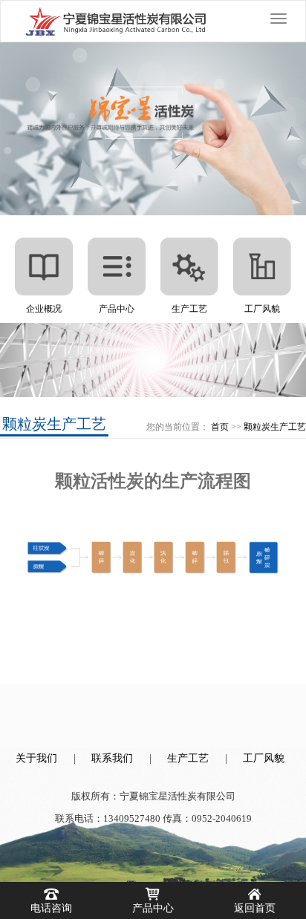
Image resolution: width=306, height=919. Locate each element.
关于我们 (36, 758)
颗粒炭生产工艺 (275, 427)
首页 (220, 427)
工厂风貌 (263, 758)
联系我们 (112, 758)
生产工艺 (188, 758)
